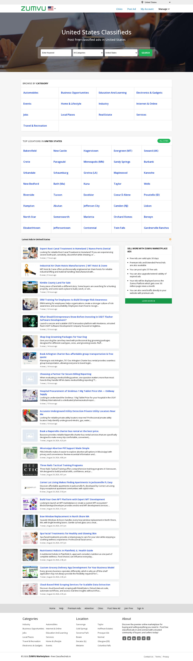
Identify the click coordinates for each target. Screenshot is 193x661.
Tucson (58, 194)
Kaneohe (149, 172)
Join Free (128, 608)
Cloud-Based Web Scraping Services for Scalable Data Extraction (75, 584)
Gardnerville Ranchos (156, 227)
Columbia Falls (104, 645)
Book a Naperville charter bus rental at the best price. (69, 431)
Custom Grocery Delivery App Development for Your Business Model (77, 567)
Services (141, 114)
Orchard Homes (123, 216)
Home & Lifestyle (71, 103)
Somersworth (62, 216)
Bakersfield (29, 150)
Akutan (58, 205)
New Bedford (31, 183)
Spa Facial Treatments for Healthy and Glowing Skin (68, 533)
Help (61, 608)
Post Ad (131, 8)
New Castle (60, 150)
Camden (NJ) (121, 205)
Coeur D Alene (122, 194)
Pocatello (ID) (152, 194)
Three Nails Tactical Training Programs (61, 465)
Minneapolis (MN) (94, 161)
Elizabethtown (31, 227)
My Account (147, 8)
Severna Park (82, 632)
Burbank (149, 161)
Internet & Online (146, 103)
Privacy (166, 656)
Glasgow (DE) (104, 641)
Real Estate (105, 114)
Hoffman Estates (105, 628)
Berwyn (148, 216)
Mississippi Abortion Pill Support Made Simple (64, 448)
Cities (119, 8)
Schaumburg (61, 172)
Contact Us (148, 656)
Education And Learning (113, 92)
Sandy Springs (122, 161)
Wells (147, 183)
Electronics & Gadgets (149, 92)
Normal (101, 637)
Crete (26, 161)
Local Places (68, 114)
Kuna (87, 183)
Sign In (140, 608)
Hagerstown (91, 150)
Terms (158, 656)
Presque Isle (103, 632)
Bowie (79, 637)
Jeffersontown (62, 227)
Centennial (90, 227)
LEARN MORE (147, 301)
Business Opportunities (75, 92)
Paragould (59, 161)
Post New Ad (113, 608)
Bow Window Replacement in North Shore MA (64, 516)
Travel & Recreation (35, 125)
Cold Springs (82, 628)
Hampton (28, 205)
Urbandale (29, 172)
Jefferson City (92, 205)
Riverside (28, 194)
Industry (104, 103)
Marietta (89, 216)
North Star (29, 216)
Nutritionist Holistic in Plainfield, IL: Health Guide (66, 550)
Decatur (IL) (81, 641)
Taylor (117, 183)
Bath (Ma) (59, 183)
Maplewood (120, 172)
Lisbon (148, 205)
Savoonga (80, 624)
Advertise (89, 608)
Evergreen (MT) (123, 150)
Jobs (25, 114)
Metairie (80, 645)
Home (52, 608)
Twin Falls (119, 227)
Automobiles (30, 92)
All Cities (164, 141)
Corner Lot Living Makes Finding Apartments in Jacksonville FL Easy (76, 482)
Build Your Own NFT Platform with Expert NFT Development (72, 499)
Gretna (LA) (90, 172)
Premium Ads (74, 608)
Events (27, 103)
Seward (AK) (151, 150)
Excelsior (89, 194)
